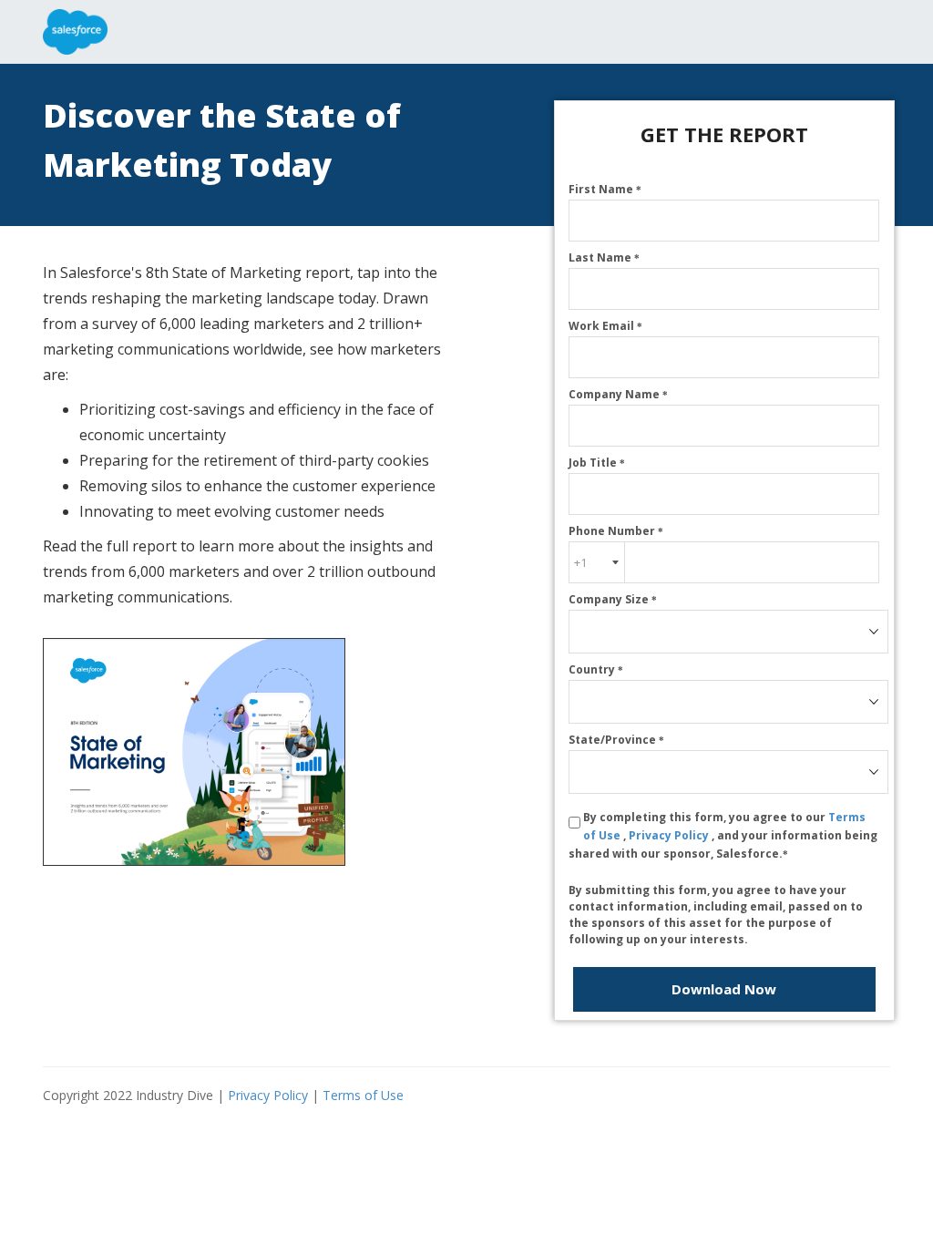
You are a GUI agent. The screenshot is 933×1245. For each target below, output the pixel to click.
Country (596, 669)
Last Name (604, 257)
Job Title (597, 462)
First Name (605, 189)
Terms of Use (363, 1095)
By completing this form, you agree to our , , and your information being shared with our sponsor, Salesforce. (723, 835)
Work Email (605, 326)
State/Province (616, 739)
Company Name (618, 394)
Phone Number (616, 531)
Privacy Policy (670, 835)
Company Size (613, 599)
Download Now (724, 989)
